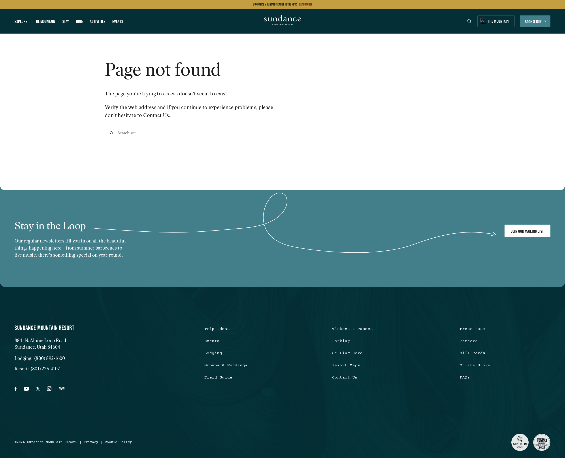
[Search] (111, 133)
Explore (21, 21)
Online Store (475, 365)
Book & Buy (533, 21)
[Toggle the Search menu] (469, 21)
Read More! (305, 4)
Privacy (91, 442)
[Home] (282, 21)
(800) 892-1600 (49, 358)
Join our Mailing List (527, 231)
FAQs (465, 377)
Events (117, 21)
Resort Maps (346, 365)
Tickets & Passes (352, 329)
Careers (469, 341)
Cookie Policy (118, 442)
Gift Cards (472, 353)
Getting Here (347, 353)
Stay (65, 21)
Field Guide (218, 377)
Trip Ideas (217, 329)
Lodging (213, 353)
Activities (97, 21)
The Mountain (44, 21)
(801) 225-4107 (45, 368)
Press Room (472, 329)
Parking (341, 341)
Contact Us (156, 115)
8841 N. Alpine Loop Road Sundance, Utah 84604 (40, 344)
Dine (79, 21)
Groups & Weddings (226, 365)
